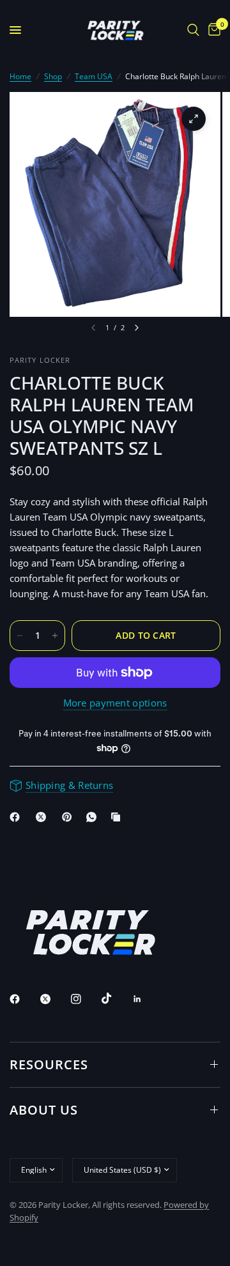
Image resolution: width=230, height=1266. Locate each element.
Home (20, 76)
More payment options (115, 703)
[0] (212, 30)
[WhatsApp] (94, 817)
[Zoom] (193, 119)
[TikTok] (116, 998)
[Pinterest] (69, 817)
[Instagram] (85, 999)
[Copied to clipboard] (118, 817)
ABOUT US (44, 1109)
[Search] (193, 30)
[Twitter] (54, 999)
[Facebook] (17, 817)
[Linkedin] (146, 999)
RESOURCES (49, 1064)
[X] (43, 817)
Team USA (93, 76)
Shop (53, 76)
